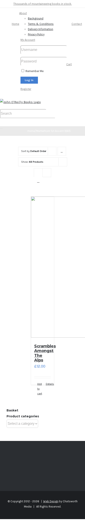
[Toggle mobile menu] (1, 127)
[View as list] (38, 181)
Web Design (50, 501)
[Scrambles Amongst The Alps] (42, 268)
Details (48, 383)
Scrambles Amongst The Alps (45, 353)
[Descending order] (62, 151)
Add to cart (39, 388)
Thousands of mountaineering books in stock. (42, 3)
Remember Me (34, 71)
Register (25, 89)
